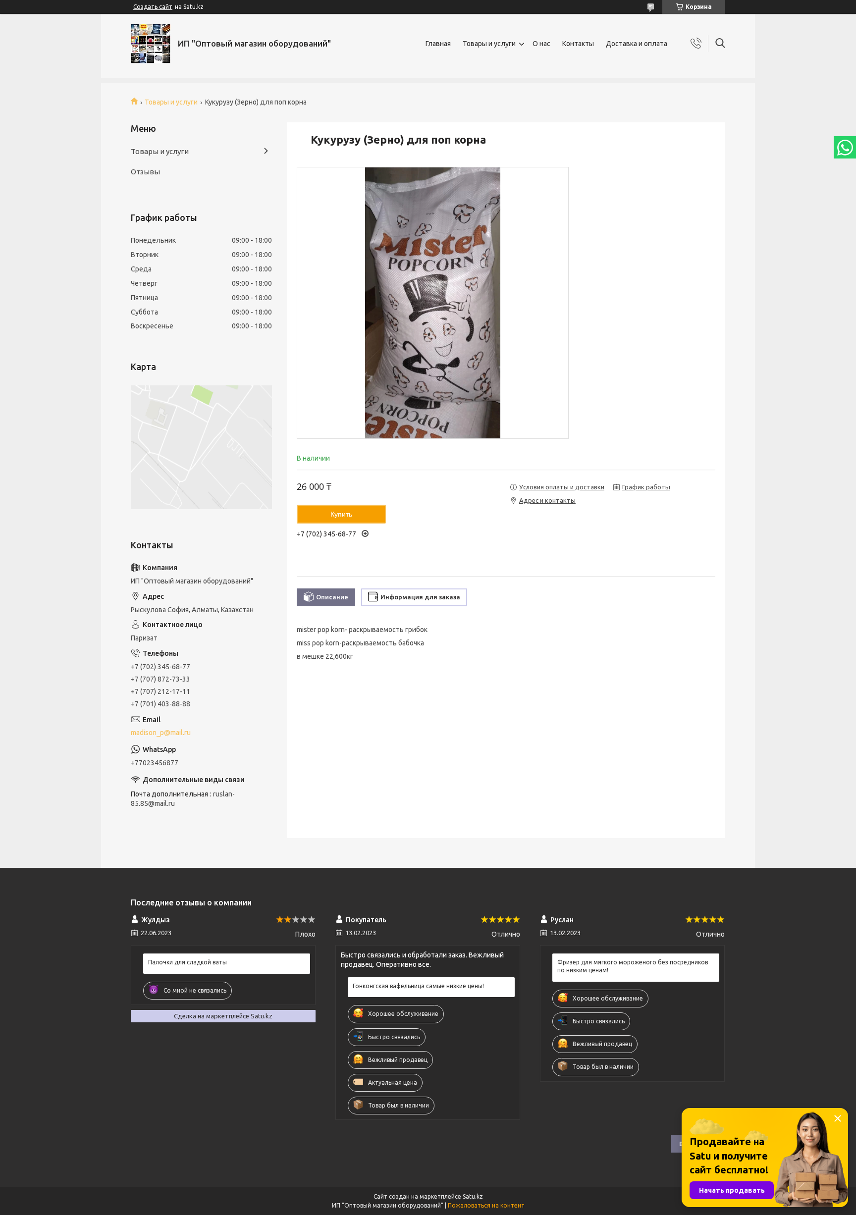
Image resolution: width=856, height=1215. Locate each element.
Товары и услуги (489, 44)
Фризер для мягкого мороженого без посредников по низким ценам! (632, 966)
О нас (541, 44)
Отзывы (145, 171)
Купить (341, 514)
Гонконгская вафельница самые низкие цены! (418, 986)
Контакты (578, 44)
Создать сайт (152, 6)
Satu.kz (473, 1196)
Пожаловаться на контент (486, 1205)
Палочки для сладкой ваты (187, 962)
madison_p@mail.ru (161, 733)
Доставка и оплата (636, 44)
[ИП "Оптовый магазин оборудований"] (150, 43)
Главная (438, 44)
